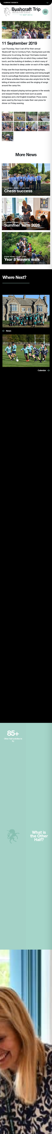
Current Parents (11, 2)
